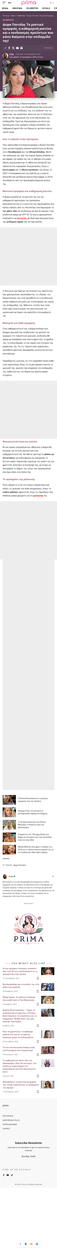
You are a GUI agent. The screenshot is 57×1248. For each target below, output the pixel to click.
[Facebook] (4, 1175)
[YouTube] (7, 1175)
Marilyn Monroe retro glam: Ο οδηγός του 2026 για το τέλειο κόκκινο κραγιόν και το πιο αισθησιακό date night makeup (36, 849)
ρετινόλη (21, 218)
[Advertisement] (28, 256)
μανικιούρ (38, 495)
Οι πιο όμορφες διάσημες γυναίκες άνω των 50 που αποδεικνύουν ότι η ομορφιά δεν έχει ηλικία (20, 971)
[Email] (17, 48)
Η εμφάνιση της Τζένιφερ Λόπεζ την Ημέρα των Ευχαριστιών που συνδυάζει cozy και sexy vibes (35, 837)
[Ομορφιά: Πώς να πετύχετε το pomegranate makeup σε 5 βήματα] (9, 812)
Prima (11, 54)
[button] (5, 2)
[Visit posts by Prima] (5, 56)
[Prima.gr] (28, 3)
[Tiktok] (12, 1175)
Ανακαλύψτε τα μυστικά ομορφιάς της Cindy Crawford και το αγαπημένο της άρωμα (21, 1085)
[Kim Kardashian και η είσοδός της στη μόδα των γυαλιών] (47, 987)
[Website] (53, 876)
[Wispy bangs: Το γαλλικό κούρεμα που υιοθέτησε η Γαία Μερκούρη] (47, 1000)
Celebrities (8, 20)
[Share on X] (13, 48)
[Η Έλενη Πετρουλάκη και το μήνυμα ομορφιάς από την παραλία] (9, 800)
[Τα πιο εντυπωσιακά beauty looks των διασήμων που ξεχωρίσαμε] (47, 1050)
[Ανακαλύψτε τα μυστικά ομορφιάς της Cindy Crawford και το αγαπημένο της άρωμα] (47, 1084)
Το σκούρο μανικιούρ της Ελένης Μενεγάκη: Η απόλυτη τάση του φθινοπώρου (32, 825)
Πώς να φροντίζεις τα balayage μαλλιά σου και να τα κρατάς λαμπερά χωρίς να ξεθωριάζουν (18, 1034)
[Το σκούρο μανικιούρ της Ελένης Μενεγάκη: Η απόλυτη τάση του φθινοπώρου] (9, 825)
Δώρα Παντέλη (20, 865)
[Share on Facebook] (9, 48)
